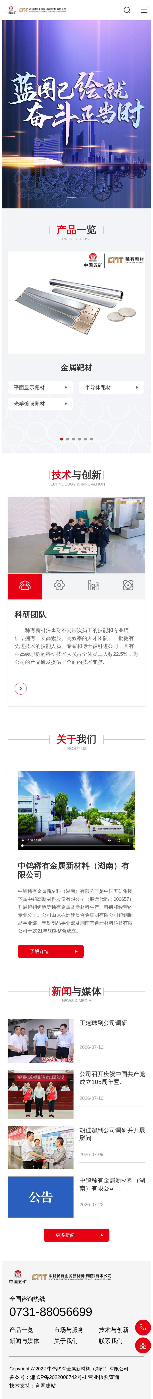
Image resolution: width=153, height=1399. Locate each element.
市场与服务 (69, 1330)
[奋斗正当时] (76, 114)
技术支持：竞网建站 (32, 1386)
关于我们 (66, 1341)
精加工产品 (76, 367)
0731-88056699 (50, 1311)
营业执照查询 (103, 1377)
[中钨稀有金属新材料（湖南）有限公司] (33, 7)
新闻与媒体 (24, 1341)
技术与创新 (114, 1330)
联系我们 (111, 1341)
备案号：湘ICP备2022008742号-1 (48, 1377)
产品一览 (21, 1330)
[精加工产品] (76, 302)
